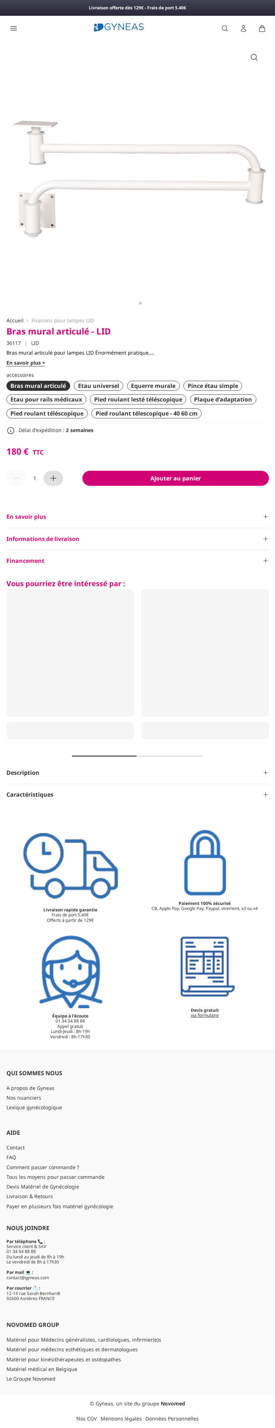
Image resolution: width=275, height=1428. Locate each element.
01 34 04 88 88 (21, 1251)
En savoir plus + (25, 363)
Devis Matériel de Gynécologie (42, 1186)
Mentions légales (121, 1418)
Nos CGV (86, 1418)
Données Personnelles (172, 1418)
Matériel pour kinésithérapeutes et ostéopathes (63, 1359)
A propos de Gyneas (30, 1088)
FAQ (11, 1157)
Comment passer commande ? (42, 1167)
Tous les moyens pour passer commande (55, 1176)
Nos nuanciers (23, 1097)
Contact (15, 1147)
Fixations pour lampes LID (63, 321)
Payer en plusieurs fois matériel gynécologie (59, 1206)
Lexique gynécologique (34, 1107)
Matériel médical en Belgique (41, 1369)
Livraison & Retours (29, 1196)
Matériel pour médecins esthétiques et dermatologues (72, 1349)
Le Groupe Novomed (31, 1378)
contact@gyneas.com (27, 1278)
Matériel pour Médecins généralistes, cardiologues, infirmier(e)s (83, 1339)
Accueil (15, 321)
